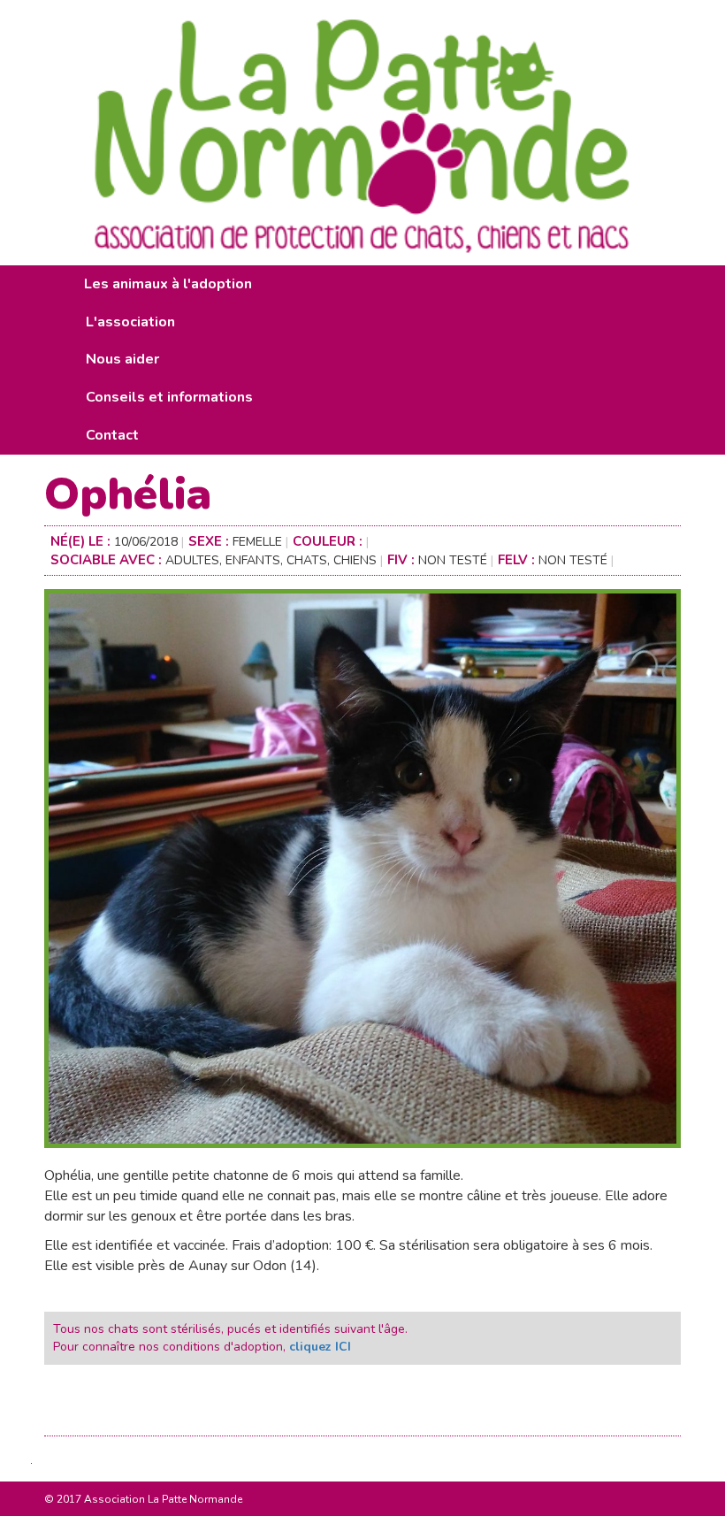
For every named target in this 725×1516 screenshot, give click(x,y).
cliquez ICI (320, 1346)
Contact (112, 435)
